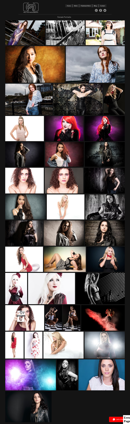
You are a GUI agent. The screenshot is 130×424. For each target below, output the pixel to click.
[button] (75, 5)
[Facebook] (100, 10)
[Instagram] (96, 10)
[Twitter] (104, 10)
